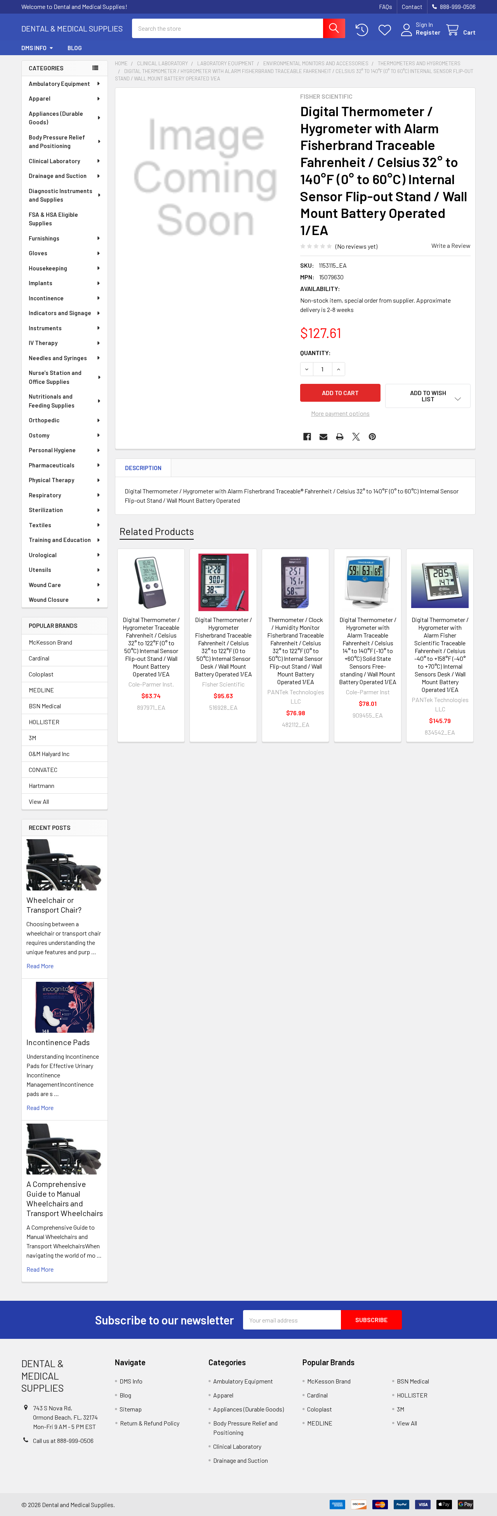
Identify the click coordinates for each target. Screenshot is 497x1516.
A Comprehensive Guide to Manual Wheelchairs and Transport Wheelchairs (64, 1198)
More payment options (340, 413)
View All (39, 801)
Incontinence (46, 297)
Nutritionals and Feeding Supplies (52, 401)
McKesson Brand (50, 642)
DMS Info (34, 47)
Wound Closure (49, 599)
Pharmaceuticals (52, 465)
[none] (205, 177)
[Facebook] (307, 437)
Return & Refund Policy (149, 1423)
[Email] (323, 437)
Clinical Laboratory (54, 160)
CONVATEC (43, 769)
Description (143, 467)
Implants (40, 282)
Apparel (39, 98)
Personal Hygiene (52, 449)
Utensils (40, 569)
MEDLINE (41, 690)
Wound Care (45, 584)
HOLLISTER (44, 721)
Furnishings (44, 238)
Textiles (40, 524)
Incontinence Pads (58, 1042)
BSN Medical (45, 705)
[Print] (340, 437)
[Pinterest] (372, 437)
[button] (428, 396)
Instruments (45, 327)
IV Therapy (43, 342)
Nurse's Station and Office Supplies (55, 377)
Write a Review (451, 245)
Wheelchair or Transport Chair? (54, 904)
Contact (412, 6)
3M (32, 737)
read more (40, 965)
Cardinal (39, 658)
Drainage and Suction (58, 175)
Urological (43, 554)
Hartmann (41, 785)
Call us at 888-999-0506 (63, 1440)
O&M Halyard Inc (49, 753)
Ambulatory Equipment (59, 83)
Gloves (38, 252)
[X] (356, 437)
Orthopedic (44, 419)
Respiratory (45, 494)
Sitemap (131, 1409)
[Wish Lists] (386, 30)
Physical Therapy (51, 479)
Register (428, 32)
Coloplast (41, 674)
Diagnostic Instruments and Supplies (60, 195)
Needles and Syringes (58, 357)
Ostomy (39, 435)
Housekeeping (48, 268)
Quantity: (315, 352)
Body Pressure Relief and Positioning (57, 142)
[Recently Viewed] (364, 30)
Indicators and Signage (60, 312)
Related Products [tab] (157, 531)
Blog (75, 47)
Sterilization (46, 509)
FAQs (385, 6)
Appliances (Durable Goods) (56, 118)
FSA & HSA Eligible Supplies (53, 219)
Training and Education (60, 539)
